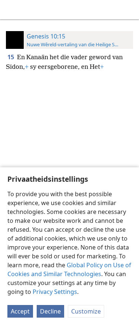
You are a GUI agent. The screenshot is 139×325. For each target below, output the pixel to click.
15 (11, 57)
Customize (86, 311)
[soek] (130, 10)
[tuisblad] (11, 9)
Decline (50, 311)
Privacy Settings (55, 292)
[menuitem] (11, 9)
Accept (20, 311)
